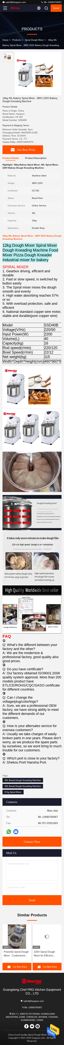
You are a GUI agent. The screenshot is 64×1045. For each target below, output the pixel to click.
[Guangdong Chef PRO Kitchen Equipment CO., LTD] (15, 8)
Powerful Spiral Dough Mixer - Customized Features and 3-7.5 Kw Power (16, 954)
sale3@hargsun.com (15, 2)
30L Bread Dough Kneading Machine (23, 786)
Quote (56, 8)
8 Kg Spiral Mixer (13, 792)
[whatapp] (9, 832)
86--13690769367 (52, 2)
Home (5, 40)
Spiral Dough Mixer (34, 40)
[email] (16, 832)
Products (16, 40)
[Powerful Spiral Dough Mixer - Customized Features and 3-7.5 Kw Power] (16, 936)
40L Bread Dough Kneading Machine (23, 780)
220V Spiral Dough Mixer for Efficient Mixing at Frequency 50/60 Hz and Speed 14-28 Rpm (45, 954)
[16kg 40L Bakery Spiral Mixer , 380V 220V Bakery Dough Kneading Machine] (38, 73)
